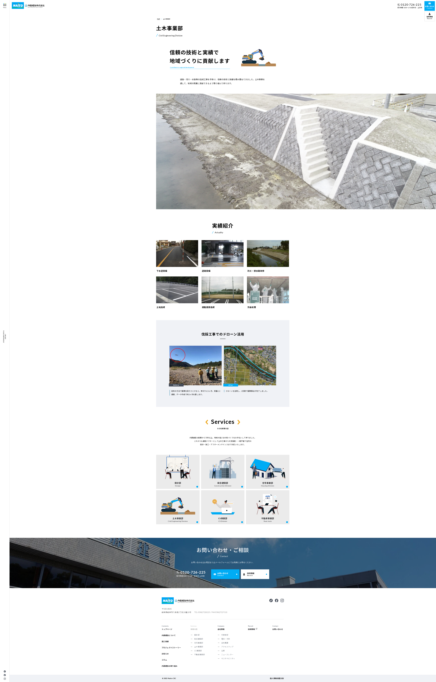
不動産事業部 (199, 654)
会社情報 (221, 629)
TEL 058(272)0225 (202, 612)
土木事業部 (198, 646)
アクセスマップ (227, 646)
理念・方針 (225, 639)
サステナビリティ (228, 658)
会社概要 (224, 643)
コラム (164, 660)
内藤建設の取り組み (169, 666)
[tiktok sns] (5, 671)
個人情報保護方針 (277, 678)
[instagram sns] (5, 679)
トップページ (167, 629)
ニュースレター (227, 654)
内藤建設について (169, 635)
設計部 (196, 635)
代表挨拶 (224, 635)
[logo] (29, 5)
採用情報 (251, 629)
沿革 (223, 650)
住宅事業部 (198, 643)
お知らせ (165, 653)
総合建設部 (198, 639)
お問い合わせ (277, 629)
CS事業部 (198, 650)
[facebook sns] (5, 675)
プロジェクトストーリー (171, 647)
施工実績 (165, 641)
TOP (158, 19)
